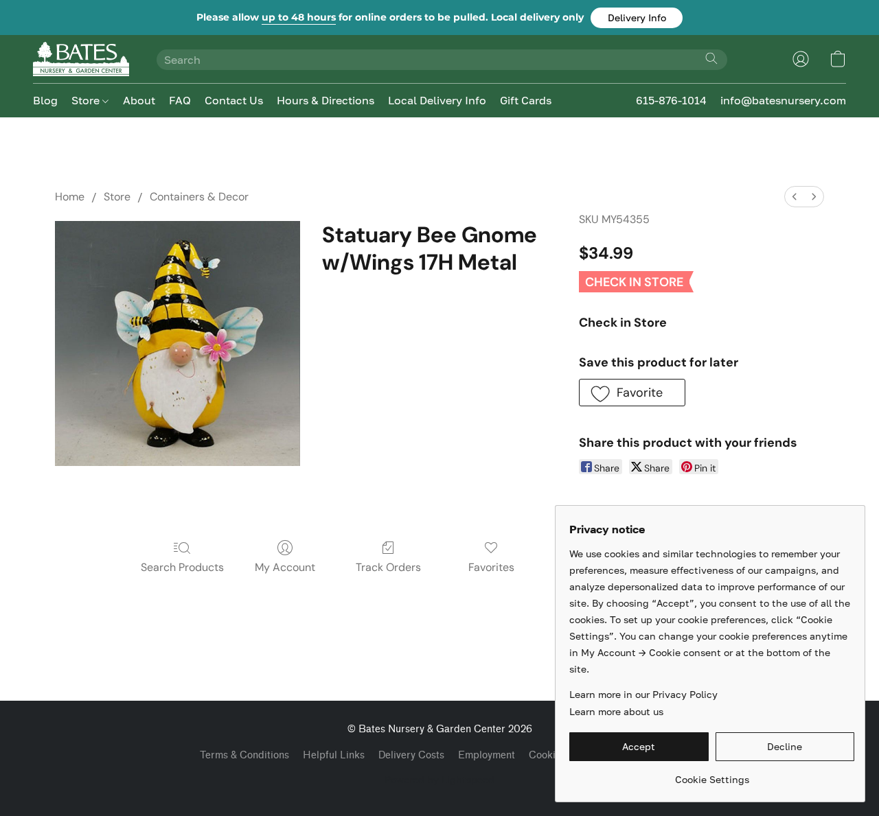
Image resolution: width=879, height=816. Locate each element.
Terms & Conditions (244, 755)
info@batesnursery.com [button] (783, 100)
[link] (711, 774)
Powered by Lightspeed (439, 779)
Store (86, 100)
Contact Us (234, 100)
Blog (45, 100)
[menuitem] (794, 197)
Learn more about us (616, 711)
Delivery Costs (411, 755)
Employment (486, 755)
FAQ (180, 100)
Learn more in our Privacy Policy (643, 694)
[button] (637, 18)
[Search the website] (711, 58)
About (139, 100)
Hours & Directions (325, 100)
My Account (285, 567)
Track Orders (388, 567)
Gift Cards (525, 100)
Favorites (491, 567)
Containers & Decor (199, 196)
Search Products (182, 567)
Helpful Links (334, 755)
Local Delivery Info (437, 100)
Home (69, 196)
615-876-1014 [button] (671, 100)
